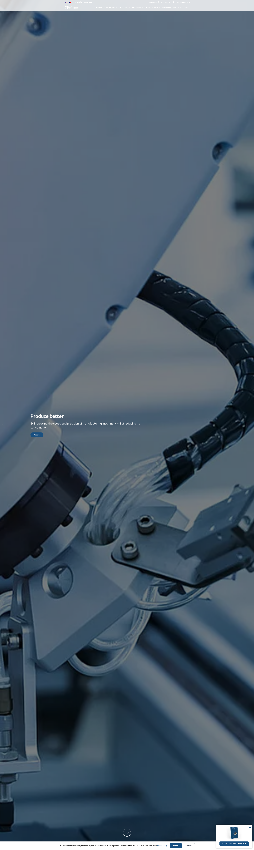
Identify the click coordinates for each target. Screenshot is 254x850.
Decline (189, 846)
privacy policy (162, 846)
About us (176, 7)
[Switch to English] (66, 2)
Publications (166, 7)
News (156, 7)
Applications (136, 7)
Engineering (110, 7)
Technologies (123, 7)
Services (148, 7)
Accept (175, 846)
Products (99, 7)
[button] (173, 2)
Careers (186, 7)
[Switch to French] (70, 2)
